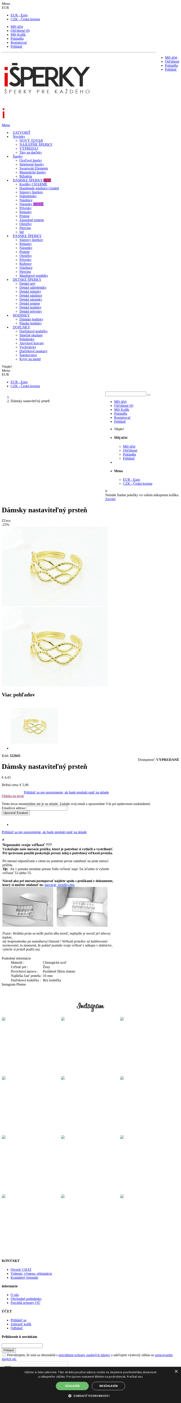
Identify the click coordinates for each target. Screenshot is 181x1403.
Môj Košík (18, 34)
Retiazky (25, 212)
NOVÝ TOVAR (31, 140)
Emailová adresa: (14, 808)
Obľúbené (172, 61)
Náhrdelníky (28, 196)
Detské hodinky (30, 307)
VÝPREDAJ (28, 148)
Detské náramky (30, 299)
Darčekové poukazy (33, 351)
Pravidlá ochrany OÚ (25, 1303)
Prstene (24, 216)
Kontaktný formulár (24, 1277)
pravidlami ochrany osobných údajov (84, 1355)
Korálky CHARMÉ (33, 184)
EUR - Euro (19, 15)
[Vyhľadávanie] (149, 395)
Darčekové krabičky (33, 331)
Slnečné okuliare (31, 335)
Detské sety (27, 283)
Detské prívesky (30, 311)
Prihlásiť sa (18, 1320)
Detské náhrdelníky (33, 287)
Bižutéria (25, 176)
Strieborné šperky (31, 164)
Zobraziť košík (21, 1324)
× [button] (176, 1371)
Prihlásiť (17, 46)
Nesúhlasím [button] (108, 1386)
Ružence (25, 264)
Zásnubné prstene (31, 220)
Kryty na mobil (30, 359)
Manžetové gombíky (33, 275)
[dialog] (90, 1385)
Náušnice (25, 200)
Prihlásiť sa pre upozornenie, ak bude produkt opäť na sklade (66, 792)
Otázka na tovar (13, 796)
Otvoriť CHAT (21, 1269)
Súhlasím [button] (72, 1386)
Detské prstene (29, 303)
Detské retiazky (30, 291)
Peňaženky (27, 339)
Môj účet (17, 26)
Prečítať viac (135, 1376)
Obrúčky (25, 224)
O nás (15, 1295)
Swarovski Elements (33, 168)
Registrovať (19, 42)
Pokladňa (17, 38)
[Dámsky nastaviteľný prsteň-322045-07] (34, 748)
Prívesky (25, 208)
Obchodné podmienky (26, 1299)
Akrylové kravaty (31, 343)
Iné (21, 232)
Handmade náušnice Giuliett (39, 188)
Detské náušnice (30, 295)
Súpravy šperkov (31, 192)
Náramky (31, 204)
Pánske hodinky (30, 323)
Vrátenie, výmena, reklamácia (31, 1273)
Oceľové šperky (30, 160)
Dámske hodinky (31, 319)
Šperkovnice (28, 355)
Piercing (25, 228)
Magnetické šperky (32, 172)
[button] (90, 1396)
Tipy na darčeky (30, 152)
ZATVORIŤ (21, 132)
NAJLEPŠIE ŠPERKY (36, 144)
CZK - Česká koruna (25, 19)
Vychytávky (27, 347)
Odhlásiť (17, 1328)
